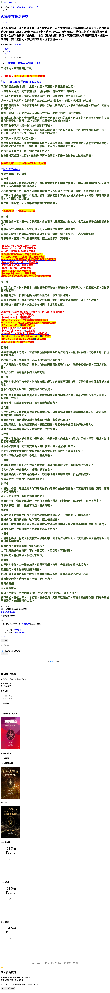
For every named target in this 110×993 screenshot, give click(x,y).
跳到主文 (4, 23)
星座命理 (18, 45)
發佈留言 (4, 654)
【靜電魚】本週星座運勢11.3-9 (22, 63)
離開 (12, 989)
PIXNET (39, 963)
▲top (3, 636)
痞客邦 (23, 624)
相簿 (7, 49)
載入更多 (4, 640)
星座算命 (17, 630)
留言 (28, 624)
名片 (7, 54)
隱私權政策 (67, 963)
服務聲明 (75, 963)
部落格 (7, 51)
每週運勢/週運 (19, 633)
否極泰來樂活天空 (14, 17)
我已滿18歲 (5, 989)
